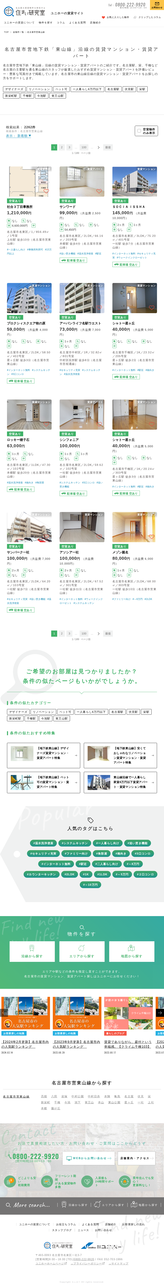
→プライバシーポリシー (86, 1263)
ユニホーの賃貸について (19, 22)
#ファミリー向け (121, 599)
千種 (57, 1102)
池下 (78, 1102)
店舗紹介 (95, 22)
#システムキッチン (70, 482)
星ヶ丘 (129, 1102)
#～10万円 (90, 884)
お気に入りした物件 (118, 17)
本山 (101, 1102)
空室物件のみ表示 (149, 131)
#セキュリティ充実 (70, 370)
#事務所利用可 (35, 249)
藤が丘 (55, 1108)
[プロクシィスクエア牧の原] (29, 333)
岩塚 (64, 1096)
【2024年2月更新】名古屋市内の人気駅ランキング (25, 1044)
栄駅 (142, 89)
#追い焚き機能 (67, 253)
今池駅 (41, 95)
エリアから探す (113, 1204)
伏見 (141, 1096)
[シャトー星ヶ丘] (134, 333)
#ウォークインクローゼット (132, 257)
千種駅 (27, 95)
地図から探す (148, 1204)
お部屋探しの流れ (133, 1224)
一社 (141, 1102)
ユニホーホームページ (50, 1263)
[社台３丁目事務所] (29, 216)
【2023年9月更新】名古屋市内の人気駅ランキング (76, 1044)
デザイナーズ (14, 89)
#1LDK (102, 874)
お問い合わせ (103, 1230)
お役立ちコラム (66, 1224)
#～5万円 (122, 874)
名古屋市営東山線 (16, 1096)
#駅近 (98, 253)
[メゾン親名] (134, 562)
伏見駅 (129, 89)
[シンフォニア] (82, 447)
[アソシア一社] (82, 562)
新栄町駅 (11, 95)
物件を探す (46, 22)
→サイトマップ (118, 1263)
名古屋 (129, 1096)
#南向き (150, 370)
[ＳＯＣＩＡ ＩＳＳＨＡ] (134, 216)
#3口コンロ (17, 374)
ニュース (83, 1230)
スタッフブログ (62, 1230)
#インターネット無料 (123, 253)
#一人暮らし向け (16, 249)
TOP (6, 32)
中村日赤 (94, 1096)
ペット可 (61, 89)
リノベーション (39, 89)
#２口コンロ (145, 874)
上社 (151, 1102)
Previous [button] (4, 1013)
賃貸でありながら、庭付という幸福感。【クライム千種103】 (128, 1044)
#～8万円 (138, 599)
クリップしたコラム (150, 17)
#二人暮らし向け (106, 864)
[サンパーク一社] (29, 562)
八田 (54, 1096)
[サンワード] (82, 216)
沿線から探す (78, 1204)
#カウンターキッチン (41, 874)
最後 (108, 147)
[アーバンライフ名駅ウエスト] (82, 333)
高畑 (44, 1096)
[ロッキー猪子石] (29, 447)
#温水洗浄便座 (85, 253)
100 (84, 147)
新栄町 (45, 1102)
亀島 (117, 1096)
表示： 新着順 (17, 135)
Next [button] (160, 1013)
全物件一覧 (18, 32)
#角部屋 (39, 482)
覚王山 (89, 1102)
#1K (86, 874)
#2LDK (148, 599)
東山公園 (114, 1102)
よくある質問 (77, 22)
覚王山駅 (58, 95)
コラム (61, 22)
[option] (25, 1027)
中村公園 (77, 1096)
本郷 (44, 1108)
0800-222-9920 (84, 1259)
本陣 (107, 1096)
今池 (67, 1102)
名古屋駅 (113, 89)
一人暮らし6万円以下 (87, 89)
